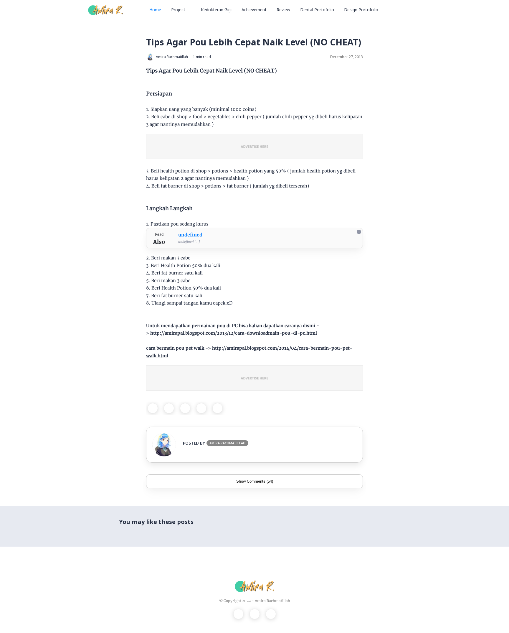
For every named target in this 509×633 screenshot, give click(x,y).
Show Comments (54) (254, 481)
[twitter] (169, 408)
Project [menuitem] (178, 9)
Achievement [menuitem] (254, 9)
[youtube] (271, 614)
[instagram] (254, 614)
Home (155, 9)
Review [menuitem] (283, 9)
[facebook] (153, 408)
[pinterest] (201, 408)
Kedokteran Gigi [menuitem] (216, 9)
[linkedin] (217, 408)
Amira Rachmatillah (272, 601)
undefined (190, 235)
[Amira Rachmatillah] (105, 9)
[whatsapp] (185, 408)
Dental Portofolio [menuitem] (317, 9)
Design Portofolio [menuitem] (361, 9)
